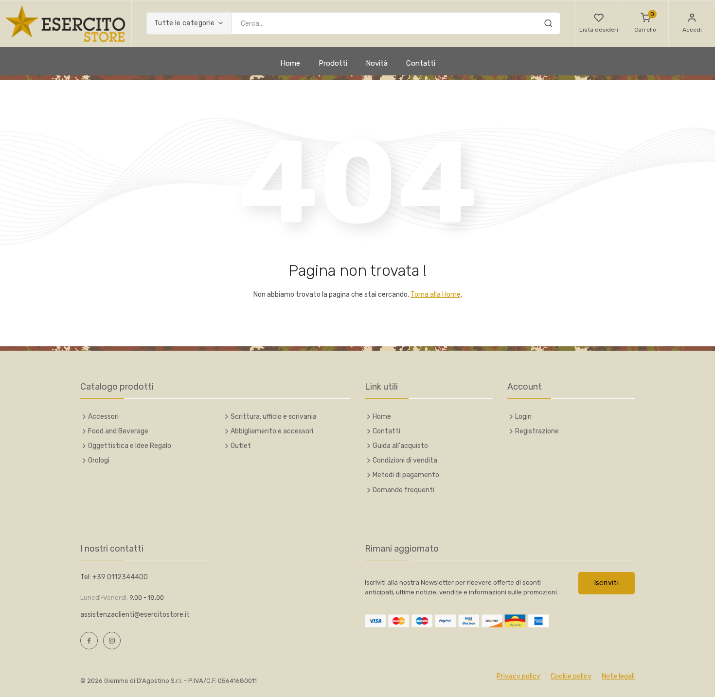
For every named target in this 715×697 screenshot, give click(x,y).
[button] (598, 23)
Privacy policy (518, 676)
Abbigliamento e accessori (272, 431)
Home (290, 63)
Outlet (241, 446)
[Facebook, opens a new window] (89, 640)
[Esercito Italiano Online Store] (65, 23)
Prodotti (333, 63)
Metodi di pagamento (406, 475)
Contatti (420, 63)
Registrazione (537, 431)
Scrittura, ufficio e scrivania (274, 416)
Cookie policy (571, 676)
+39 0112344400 (120, 577)
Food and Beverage (118, 431)
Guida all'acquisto (400, 446)
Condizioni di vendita (405, 460)
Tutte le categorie (184, 23)
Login (523, 416)
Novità (377, 63)
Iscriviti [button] (606, 583)
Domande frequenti (403, 490)
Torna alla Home (436, 294)
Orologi (98, 460)
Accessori (103, 416)
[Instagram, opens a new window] (112, 640)
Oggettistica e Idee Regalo (129, 446)
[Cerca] (548, 25)
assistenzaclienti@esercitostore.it (135, 614)
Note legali (618, 676)
